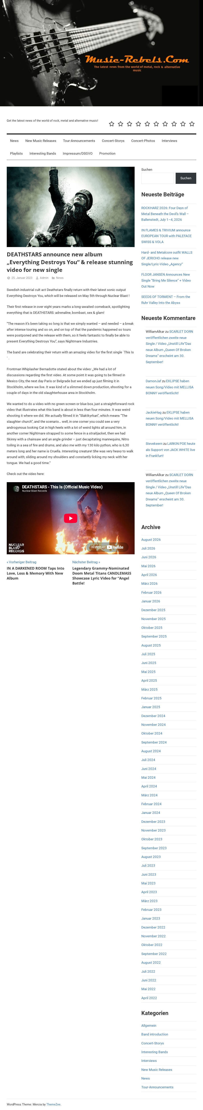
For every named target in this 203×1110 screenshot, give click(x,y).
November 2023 (153, 830)
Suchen (146, 170)
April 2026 (149, 575)
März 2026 (149, 584)
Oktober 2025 (151, 628)
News (14, 141)
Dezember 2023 (153, 822)
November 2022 (153, 936)
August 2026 (151, 540)
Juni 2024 (148, 769)
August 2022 (151, 963)
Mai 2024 (148, 777)
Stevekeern (154, 444)
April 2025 (149, 680)
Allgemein (148, 1026)
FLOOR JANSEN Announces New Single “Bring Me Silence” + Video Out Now (166, 280)
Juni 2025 (148, 663)
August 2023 (151, 857)
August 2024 (151, 751)
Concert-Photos (143, 141)
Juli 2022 (148, 971)
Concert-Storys (113, 141)
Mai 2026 (148, 566)
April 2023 (149, 892)
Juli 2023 (148, 866)
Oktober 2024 (151, 733)
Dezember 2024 (153, 716)
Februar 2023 (151, 910)
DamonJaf (153, 381)
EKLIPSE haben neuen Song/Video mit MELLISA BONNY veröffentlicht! (169, 387)
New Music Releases (40, 141)
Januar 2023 (150, 918)
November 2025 (153, 619)
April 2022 (149, 998)
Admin (44, 278)
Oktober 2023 (151, 839)
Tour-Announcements (79, 141)
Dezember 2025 (153, 610)
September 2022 (154, 954)
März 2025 (149, 689)
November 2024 (153, 725)
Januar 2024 (150, 813)
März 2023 (149, 901)
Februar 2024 (151, 804)
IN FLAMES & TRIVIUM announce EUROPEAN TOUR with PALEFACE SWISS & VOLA (166, 236)
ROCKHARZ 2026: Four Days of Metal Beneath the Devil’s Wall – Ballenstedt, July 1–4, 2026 (165, 214)
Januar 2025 (150, 707)
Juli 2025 (148, 654)
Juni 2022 (148, 980)
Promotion (107, 153)
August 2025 (151, 645)
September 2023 (154, 848)
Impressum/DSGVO (78, 153)
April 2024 (149, 786)
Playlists (16, 153)
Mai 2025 (148, 672)
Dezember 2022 (153, 927)
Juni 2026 (148, 557)
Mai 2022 (148, 989)
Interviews (169, 141)
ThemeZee (53, 1104)
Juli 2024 (148, 760)
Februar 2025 (151, 698)
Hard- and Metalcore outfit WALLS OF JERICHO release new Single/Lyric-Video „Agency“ (166, 258)
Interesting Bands (43, 153)
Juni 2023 (148, 874)
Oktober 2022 (151, 945)
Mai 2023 (148, 883)
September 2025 (154, 636)
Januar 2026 (150, 601)
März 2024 (149, 795)
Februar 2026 (151, 592)
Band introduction (154, 1034)
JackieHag (154, 412)
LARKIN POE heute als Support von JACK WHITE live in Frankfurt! (170, 450)
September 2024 (154, 742)
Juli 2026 (148, 548)
